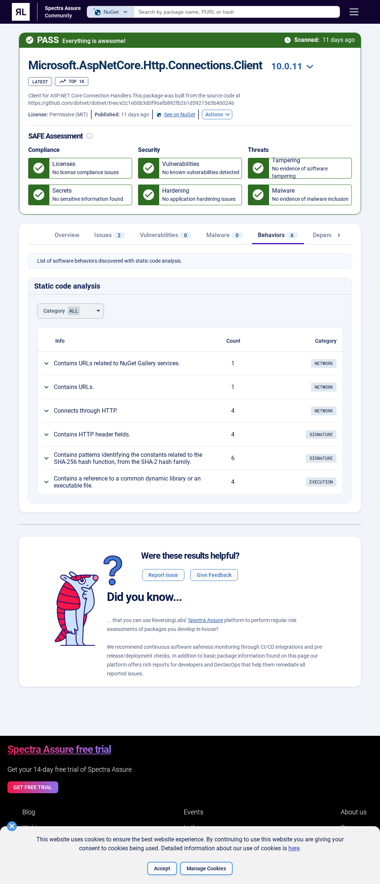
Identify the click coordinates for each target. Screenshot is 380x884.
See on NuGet (179, 114)
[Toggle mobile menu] (354, 12)
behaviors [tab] (276, 235)
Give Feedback (214, 575)
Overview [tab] (67, 235)
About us (354, 812)
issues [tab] (107, 235)
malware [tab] (222, 235)
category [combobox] (60, 311)
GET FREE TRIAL (32, 787)
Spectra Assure (205, 620)
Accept (162, 868)
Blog (28, 812)
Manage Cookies (206, 868)
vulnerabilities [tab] (163, 235)
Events (193, 812)
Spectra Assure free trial (59, 749)
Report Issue (163, 575)
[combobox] (291, 66)
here (293, 848)
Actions (214, 114)
